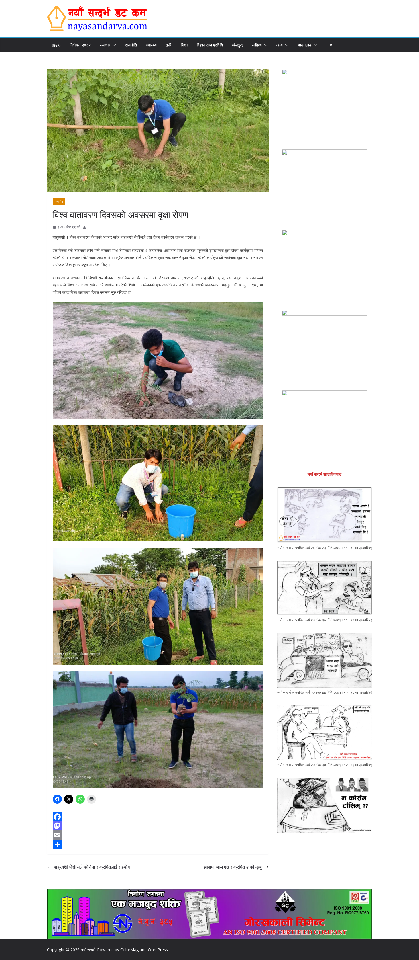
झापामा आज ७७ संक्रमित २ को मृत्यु (233, 867)
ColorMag (129, 949)
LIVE (330, 45)
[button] (113, 45)
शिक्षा (184, 45)
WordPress (158, 949)
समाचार (105, 45)
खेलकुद (237, 45)
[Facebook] (158, 816)
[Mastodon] (158, 825)
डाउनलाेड (305, 45)
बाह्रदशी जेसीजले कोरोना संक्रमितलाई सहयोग (92, 867)
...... (89, 227)
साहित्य (257, 45)
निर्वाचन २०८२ (80, 45)
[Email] (158, 835)
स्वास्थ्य (151, 45)
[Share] (158, 844)
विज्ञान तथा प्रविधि (210, 45)
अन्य (279, 45)
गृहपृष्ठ (56, 45)
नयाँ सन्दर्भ (88, 949)
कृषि (169, 45)
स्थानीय (59, 202)
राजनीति (131, 45)
